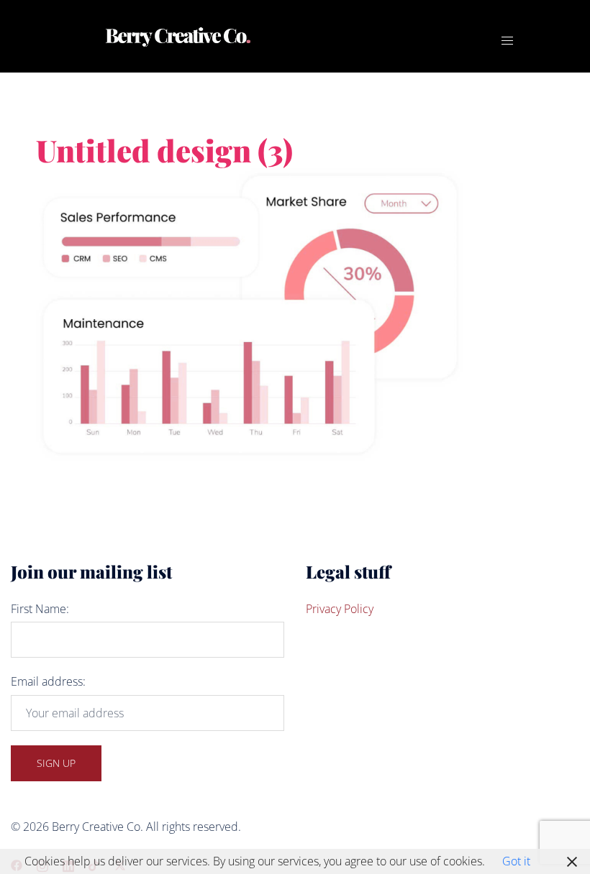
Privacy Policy (339, 609)
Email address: (48, 681)
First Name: (40, 609)
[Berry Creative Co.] (178, 36)
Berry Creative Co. (364, 24)
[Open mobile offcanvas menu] (507, 40)
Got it (516, 861)
